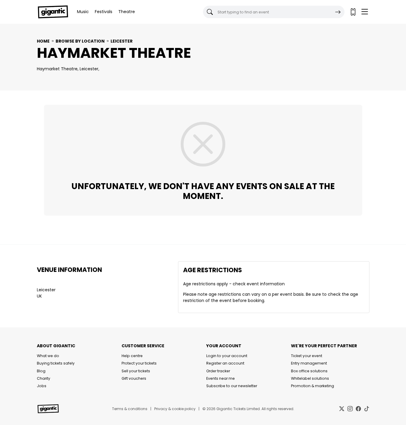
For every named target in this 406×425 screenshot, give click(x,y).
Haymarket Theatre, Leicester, (68, 69)
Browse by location (80, 41)
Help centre (132, 355)
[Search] (338, 12)
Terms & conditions (129, 408)
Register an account (225, 363)
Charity (43, 378)
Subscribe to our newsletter (231, 385)
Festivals (103, 12)
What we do (48, 355)
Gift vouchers (134, 378)
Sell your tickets (136, 370)
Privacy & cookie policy (175, 408)
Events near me (220, 378)
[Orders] (352, 11)
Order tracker (218, 370)
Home (43, 41)
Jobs (41, 385)
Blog (41, 370)
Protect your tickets (139, 363)
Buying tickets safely (56, 363)
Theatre (126, 12)
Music (83, 12)
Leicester (122, 41)
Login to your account (226, 355)
